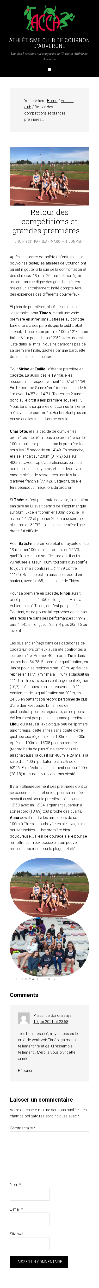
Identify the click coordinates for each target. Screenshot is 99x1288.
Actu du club (43, 979)
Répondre (26, 1070)
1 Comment (75, 241)
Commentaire (23, 1128)
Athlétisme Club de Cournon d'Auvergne (49, 43)
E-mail (16, 1209)
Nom (15, 1184)
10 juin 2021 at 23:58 (50, 1021)
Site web (17, 1234)
